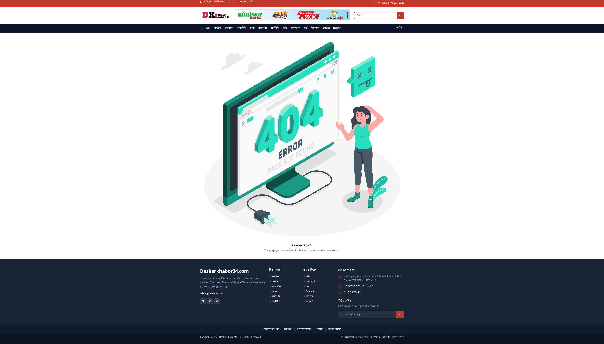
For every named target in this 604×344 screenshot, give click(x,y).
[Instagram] (210, 301)
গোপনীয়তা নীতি (304, 329)
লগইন (399, 27)
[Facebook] (203, 301)
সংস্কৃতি (336, 28)
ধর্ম (305, 28)
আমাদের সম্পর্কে (271, 329)
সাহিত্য (326, 28)
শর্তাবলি (319, 329)
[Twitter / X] (217, 301)
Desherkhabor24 (228, 337)
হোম (207, 28)
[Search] (400, 15)
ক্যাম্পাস (262, 28)
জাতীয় (217, 28)
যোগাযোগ (287, 329)
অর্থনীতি (275, 28)
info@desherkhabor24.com (359, 285)
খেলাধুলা (295, 28)
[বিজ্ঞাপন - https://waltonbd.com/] (292, 14)
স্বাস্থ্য (252, 28)
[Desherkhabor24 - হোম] (216, 15)
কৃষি (285, 28)
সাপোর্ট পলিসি (334, 329)
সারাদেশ (229, 28)
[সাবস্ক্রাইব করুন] (400, 314)
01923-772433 (352, 292)
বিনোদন (315, 28)
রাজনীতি (241, 28)
